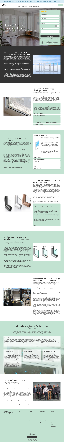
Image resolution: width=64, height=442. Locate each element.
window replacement (10, 73)
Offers (52, 416)
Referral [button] (30, 6)
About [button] (19, 6)
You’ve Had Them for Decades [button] (39, 115)
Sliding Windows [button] (37, 155)
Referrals (52, 420)
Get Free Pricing (50, 36)
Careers (52, 422)
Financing (19, 416)
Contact (19, 413)
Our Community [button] (24, 6)
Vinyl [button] (35, 225)
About (52, 413)
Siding (30, 416)
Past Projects (53, 426)
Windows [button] (21, 3)
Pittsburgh (42, 413)
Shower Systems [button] (35, 3)
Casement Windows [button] (37, 157)
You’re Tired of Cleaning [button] (38, 124)
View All (41, 422)
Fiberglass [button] (36, 223)
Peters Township (43, 420)
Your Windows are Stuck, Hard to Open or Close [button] (43, 103)
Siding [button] (29, 3)
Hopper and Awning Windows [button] (39, 159)
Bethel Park (42, 418)
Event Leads (53, 424)
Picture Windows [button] (37, 164)
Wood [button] (35, 204)
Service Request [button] (36, 6)
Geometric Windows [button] (37, 168)
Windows (30, 413)
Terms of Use (47, 43)
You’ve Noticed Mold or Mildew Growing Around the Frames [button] (45, 122)
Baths (30, 418)
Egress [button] (35, 166)
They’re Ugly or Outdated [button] (38, 113)
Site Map (34, 439)
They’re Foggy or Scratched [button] (39, 120)
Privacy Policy (52, 43)
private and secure (55, 34)
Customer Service (21, 418)
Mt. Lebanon (42, 416)
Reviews (52, 418)
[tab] (46, 104)
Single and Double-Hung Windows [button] (40, 135)
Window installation (52, 297)
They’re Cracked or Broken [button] (39, 117)
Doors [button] (25, 3)
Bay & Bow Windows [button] (38, 161)
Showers (30, 420)
